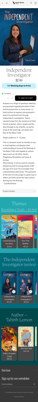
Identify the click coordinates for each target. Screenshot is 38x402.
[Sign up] (34, 384)
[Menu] (2, 3)
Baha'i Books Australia (16, 392)
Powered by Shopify (27, 392)
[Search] (6, 3)
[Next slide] (33, 231)
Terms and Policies (19, 397)
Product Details (9, 191)
